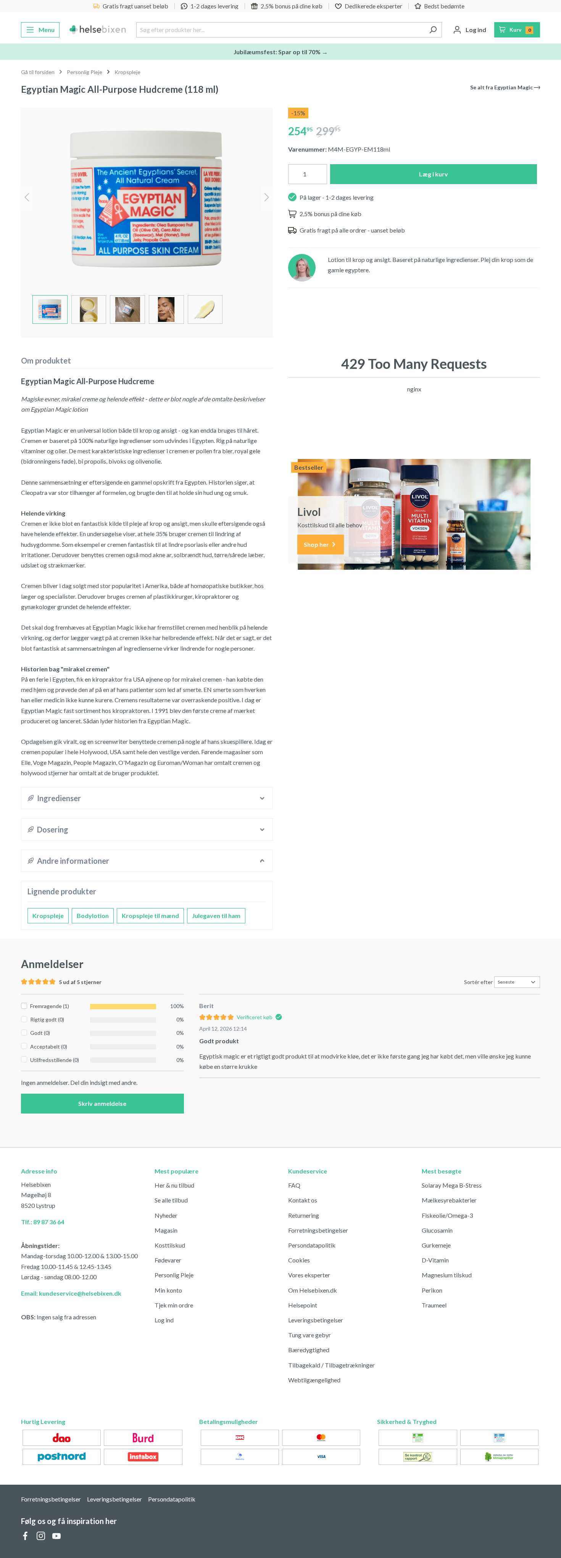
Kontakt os (302, 1200)
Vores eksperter (309, 1274)
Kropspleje (48, 915)
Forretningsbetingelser (318, 1230)
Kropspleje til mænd (150, 915)
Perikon (432, 1290)
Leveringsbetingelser (315, 1320)
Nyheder (166, 1215)
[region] (146, 219)
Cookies (299, 1260)
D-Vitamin (435, 1260)
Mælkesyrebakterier (449, 1200)
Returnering (303, 1215)
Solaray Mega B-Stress (452, 1185)
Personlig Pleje (174, 1274)
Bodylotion (93, 915)
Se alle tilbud (171, 1200)
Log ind (164, 1320)
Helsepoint (302, 1305)
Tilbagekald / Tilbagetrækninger (331, 1365)
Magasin (166, 1230)
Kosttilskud (170, 1245)
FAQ (294, 1185)
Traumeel (434, 1305)
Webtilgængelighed (314, 1379)
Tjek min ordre (174, 1305)
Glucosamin (437, 1230)
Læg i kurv (433, 174)
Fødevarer (168, 1260)
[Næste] (266, 198)
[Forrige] (26, 198)
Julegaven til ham (216, 915)
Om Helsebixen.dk (312, 1290)
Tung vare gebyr (309, 1334)
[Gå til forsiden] (98, 30)
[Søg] (433, 29)
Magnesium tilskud (447, 1274)
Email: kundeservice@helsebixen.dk (71, 1293)
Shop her (317, 544)
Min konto (168, 1290)
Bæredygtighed (308, 1349)
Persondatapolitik (311, 1245)
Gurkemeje (436, 1245)
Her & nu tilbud (174, 1185)
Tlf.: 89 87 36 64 (42, 1221)
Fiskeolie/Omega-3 (447, 1215)
